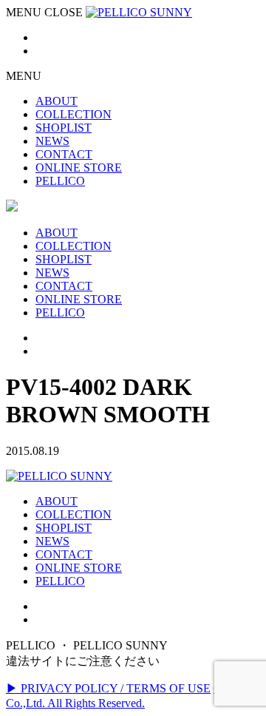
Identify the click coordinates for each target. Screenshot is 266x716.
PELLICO (60, 581)
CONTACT (63, 554)
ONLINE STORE (78, 567)
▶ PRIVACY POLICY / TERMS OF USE (108, 688)
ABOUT (56, 501)
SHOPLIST (63, 527)
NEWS (52, 541)
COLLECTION (73, 514)
